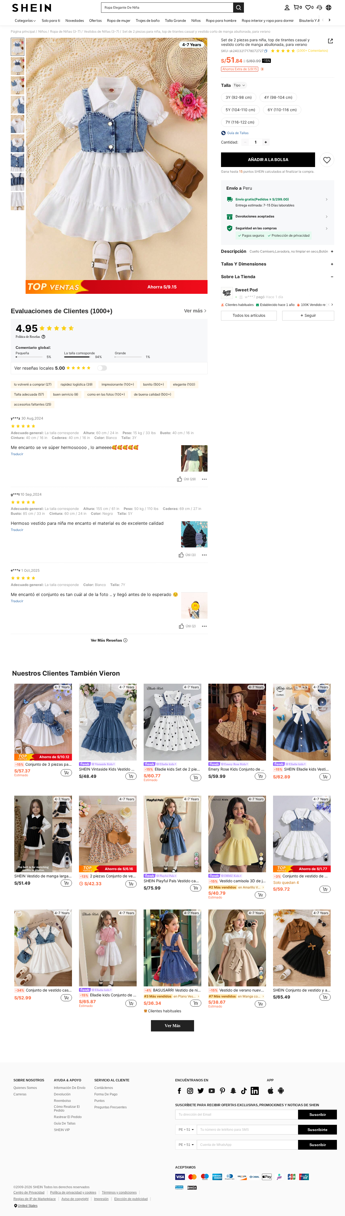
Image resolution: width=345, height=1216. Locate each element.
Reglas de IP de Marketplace (34, 1199)
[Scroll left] (323, 20)
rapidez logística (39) (76, 384)
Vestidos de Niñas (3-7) (101, 31)
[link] (297, 7)
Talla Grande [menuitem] (175, 20)
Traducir (17, 454)
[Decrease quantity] (245, 142)
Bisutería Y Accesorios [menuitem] (316, 20)
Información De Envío (69, 1088)
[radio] (238, 97)
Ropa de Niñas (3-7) (65, 31)
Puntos (99, 1101)
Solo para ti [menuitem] (51, 20)
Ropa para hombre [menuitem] (221, 20)
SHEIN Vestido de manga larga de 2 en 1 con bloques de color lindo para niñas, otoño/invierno (43, 876)
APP (270, 1080)
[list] (218, 1091)
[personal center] (287, 7)
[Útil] (179, 479)
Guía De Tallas (64, 1123)
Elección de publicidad (131, 1199)
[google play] (281, 1093)
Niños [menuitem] (196, 20)
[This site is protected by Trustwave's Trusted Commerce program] (179, 1187)
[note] (43, 757)
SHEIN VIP (62, 1130)
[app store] (270, 1093)
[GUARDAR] (327, 159)
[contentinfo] (256, 1177)
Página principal (23, 31)
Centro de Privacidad (28, 1192)
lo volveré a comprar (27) (32, 384)
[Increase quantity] (265, 142)
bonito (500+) (153, 384)
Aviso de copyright (74, 1199)
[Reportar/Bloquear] (204, 479)
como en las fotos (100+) (106, 394)
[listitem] (43, 735)
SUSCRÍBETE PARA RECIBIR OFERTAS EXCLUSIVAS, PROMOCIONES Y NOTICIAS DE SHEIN (247, 1105)
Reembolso (62, 1101)
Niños (42, 31)
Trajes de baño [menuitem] (148, 20)
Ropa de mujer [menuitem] (118, 20)
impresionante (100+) (118, 384)
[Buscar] (238, 7)
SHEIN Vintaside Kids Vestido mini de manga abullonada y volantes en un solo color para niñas (108, 769)
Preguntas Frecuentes (110, 1107)
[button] (319, 7)
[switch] (102, 368)
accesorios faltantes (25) (32, 404)
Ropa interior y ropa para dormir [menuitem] (268, 20)
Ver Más (172, 1025)
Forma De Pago (106, 1094)
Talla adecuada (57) (29, 394)
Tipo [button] (237, 85)
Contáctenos (103, 1088)
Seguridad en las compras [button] (256, 228)
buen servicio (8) (65, 394)
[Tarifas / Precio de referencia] (244, 61)
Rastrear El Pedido (68, 1117)
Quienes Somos (25, 1088)
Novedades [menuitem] (74, 20)
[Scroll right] (329, 20)
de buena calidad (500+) (152, 394)
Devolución (62, 1094)
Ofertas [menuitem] (95, 20)
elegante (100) (184, 384)
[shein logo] (31, 7)
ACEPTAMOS (185, 1167)
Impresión (101, 1199)
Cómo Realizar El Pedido (67, 1108)
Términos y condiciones (119, 1192)
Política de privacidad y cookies (73, 1192)
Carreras (19, 1094)
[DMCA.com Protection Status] (192, 1187)
